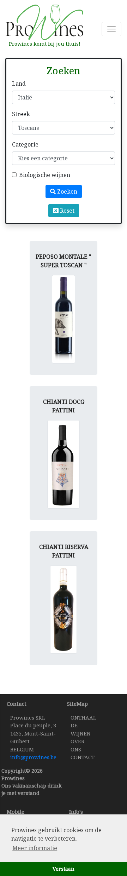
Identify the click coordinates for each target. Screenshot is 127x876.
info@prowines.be (33, 757)
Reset (66, 210)
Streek (21, 114)
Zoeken (66, 191)
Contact (83, 757)
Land (19, 83)
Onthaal (83, 717)
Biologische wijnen (44, 175)
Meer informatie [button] (34, 848)
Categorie (25, 144)
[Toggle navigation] (111, 29)
